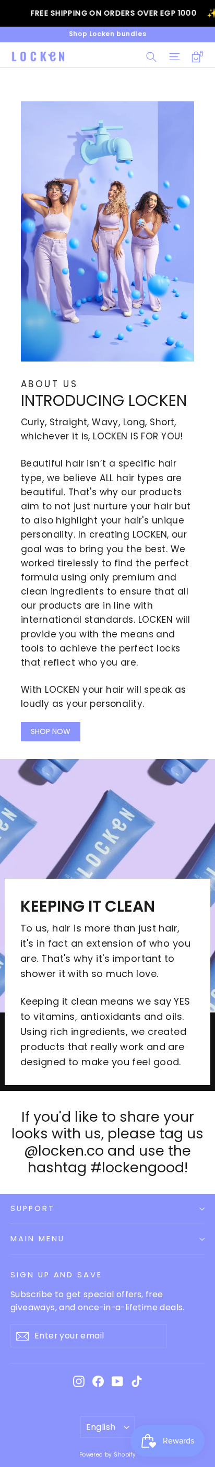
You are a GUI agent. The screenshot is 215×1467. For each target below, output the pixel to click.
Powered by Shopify (107, 1455)
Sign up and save (56, 1275)
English (101, 1427)
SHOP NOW (50, 731)
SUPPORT (32, 1208)
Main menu (37, 1238)
